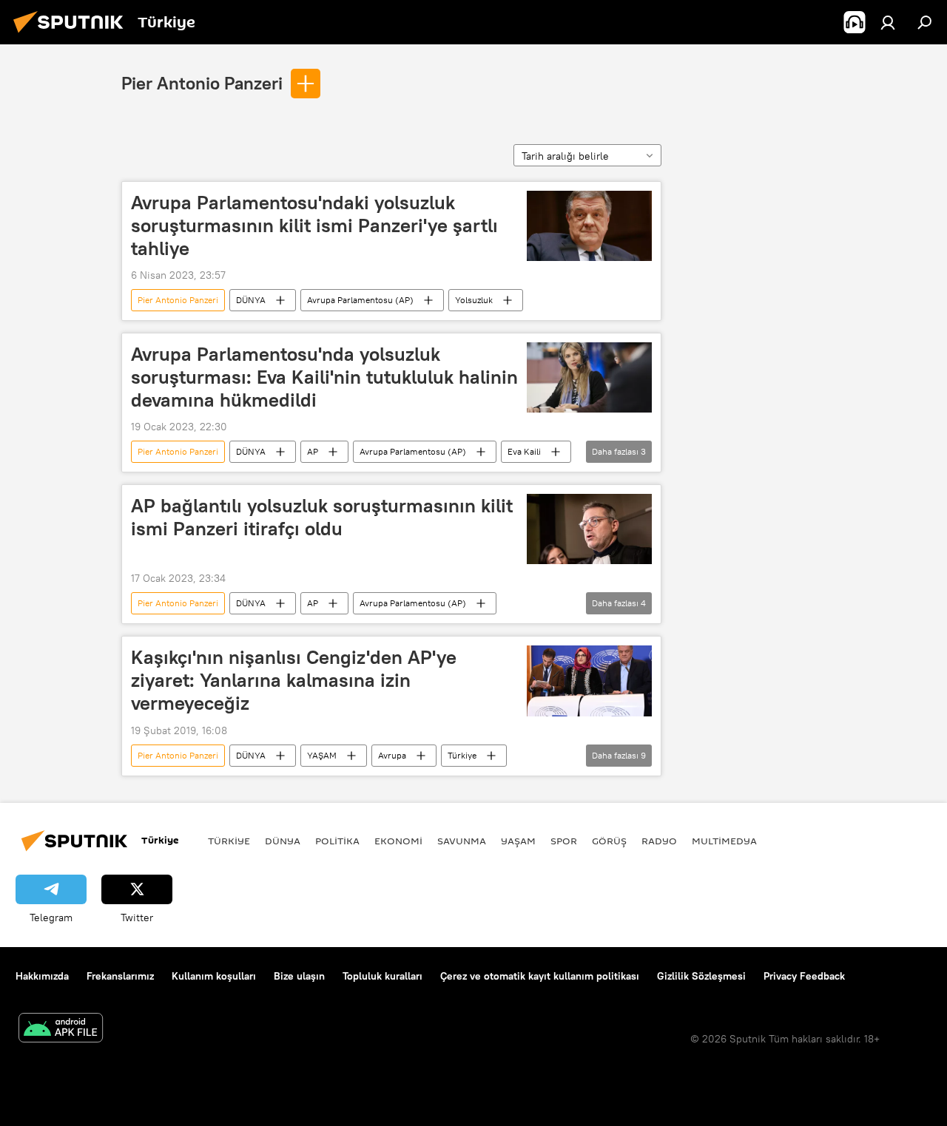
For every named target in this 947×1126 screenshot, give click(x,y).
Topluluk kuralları (382, 976)
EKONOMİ (398, 840)
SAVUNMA (461, 840)
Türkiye (462, 755)
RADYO (659, 840)
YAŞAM (322, 755)
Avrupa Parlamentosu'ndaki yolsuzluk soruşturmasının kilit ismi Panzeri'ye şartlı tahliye (314, 225)
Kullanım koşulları (214, 976)
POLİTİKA (337, 840)
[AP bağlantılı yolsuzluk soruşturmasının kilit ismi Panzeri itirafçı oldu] (589, 529)
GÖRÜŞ (609, 840)
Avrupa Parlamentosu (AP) (360, 299)
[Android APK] (60, 1029)
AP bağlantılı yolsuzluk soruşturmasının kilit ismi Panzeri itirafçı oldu (322, 517)
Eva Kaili (524, 451)
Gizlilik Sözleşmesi (701, 976)
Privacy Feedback (804, 976)
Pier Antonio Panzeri (202, 83)
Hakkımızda (42, 976)
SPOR (563, 840)
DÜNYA (251, 299)
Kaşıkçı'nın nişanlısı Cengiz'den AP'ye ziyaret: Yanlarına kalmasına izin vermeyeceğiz (293, 680)
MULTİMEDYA (724, 840)
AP (312, 451)
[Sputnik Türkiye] (72, 34)
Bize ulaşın (299, 976)
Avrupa (392, 755)
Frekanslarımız (120, 976)
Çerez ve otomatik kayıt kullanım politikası (539, 976)
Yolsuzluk (474, 299)
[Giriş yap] (888, 22)
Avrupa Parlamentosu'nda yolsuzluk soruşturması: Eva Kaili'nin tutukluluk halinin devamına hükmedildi (324, 377)
